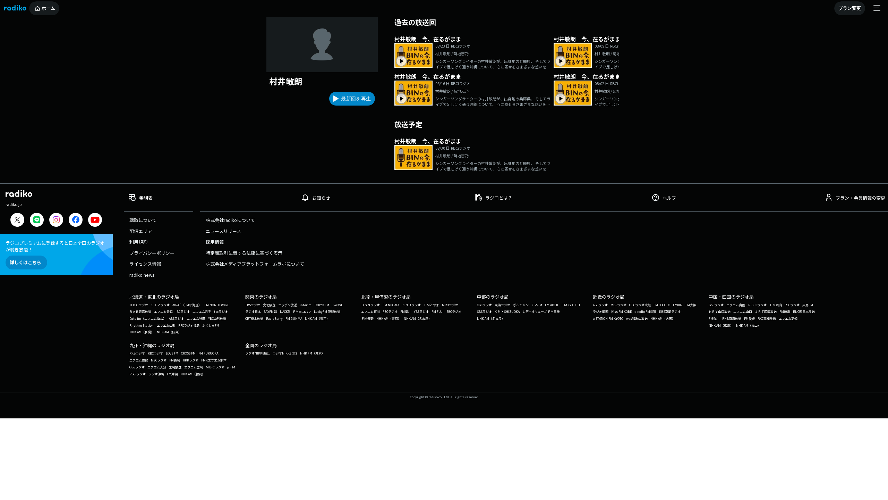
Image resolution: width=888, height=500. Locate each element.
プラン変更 (849, 8)
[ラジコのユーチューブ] (95, 220)
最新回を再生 (356, 98)
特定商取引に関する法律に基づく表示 (244, 253)
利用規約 (138, 242)
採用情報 (215, 242)
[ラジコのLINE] (37, 220)
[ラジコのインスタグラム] (56, 220)
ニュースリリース (223, 231)
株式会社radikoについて (230, 220)
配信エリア (140, 231)
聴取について (142, 220)
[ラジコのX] (17, 220)
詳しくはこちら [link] (25, 262)
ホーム (48, 8)
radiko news (142, 275)
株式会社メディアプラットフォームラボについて (255, 263)
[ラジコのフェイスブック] (76, 220)
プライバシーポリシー (151, 253)
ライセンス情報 (145, 263)
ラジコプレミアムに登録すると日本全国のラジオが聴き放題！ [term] (55, 246)
